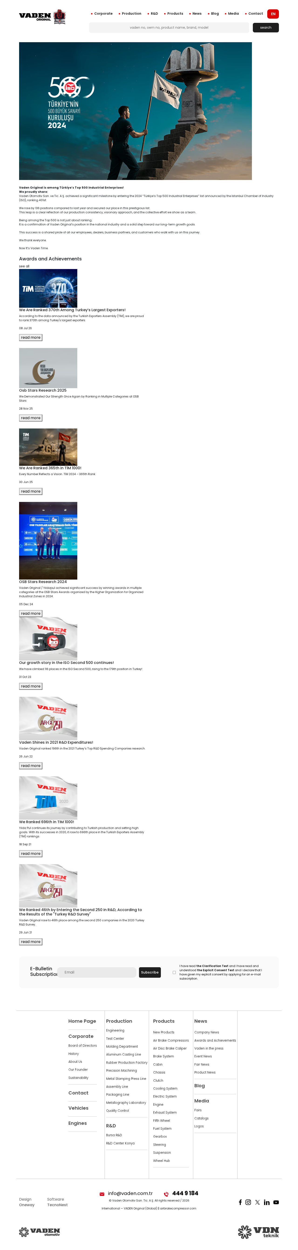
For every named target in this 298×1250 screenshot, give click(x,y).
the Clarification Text (212, 966)
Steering (159, 1145)
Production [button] (131, 13)
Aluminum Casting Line (123, 1054)
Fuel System (162, 1128)
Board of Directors (82, 1045)
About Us (75, 1062)
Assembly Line (117, 1086)
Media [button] (233, 13)
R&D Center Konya (120, 1143)
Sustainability (78, 1078)
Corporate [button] (103, 13)
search (265, 27)
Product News (205, 1072)
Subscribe (150, 972)
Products (175, 13)
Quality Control (117, 1110)
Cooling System (165, 1088)
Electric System (165, 1096)
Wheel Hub (161, 1161)
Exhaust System (165, 1112)
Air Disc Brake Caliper (170, 1048)
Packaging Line (117, 1094)
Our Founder (78, 1069)
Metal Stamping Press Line (126, 1079)
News (197, 13)
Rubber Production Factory (126, 1062)
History (73, 1054)
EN (273, 14)
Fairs (198, 1110)
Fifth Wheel (161, 1121)
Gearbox (160, 1136)
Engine (158, 1104)
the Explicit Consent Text (215, 970)
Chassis (159, 1072)
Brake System (163, 1056)
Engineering (115, 1030)
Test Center (115, 1038)
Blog (215, 13)
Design (26, 1202)
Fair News (201, 1064)
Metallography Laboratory (126, 1103)
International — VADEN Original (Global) (129, 1208)
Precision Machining (121, 1070)
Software (57, 1202)
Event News (203, 1056)
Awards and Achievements (215, 1040)
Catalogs (201, 1118)
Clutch (158, 1080)
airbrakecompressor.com (178, 1208)
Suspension (162, 1152)
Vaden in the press (209, 1048)
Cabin (158, 1064)
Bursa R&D (114, 1135)
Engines (77, 1123)
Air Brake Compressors (171, 1040)
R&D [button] (154, 13)
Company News (206, 1032)
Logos (199, 1126)
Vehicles (78, 1108)
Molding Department (122, 1046)
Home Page (82, 1021)
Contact (255, 13)
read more (31, 337)
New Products (163, 1032)
